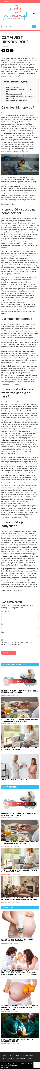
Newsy (18, 1055)
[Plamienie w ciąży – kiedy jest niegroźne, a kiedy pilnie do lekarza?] (20, 679)
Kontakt (14, 1)
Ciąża (11, 1055)
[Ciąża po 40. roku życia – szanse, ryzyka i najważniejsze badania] (20, 736)
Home (4, 1055)
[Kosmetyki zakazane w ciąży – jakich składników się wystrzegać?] (20, 925)
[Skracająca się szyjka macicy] (20, 766)
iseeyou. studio (5, 1067)
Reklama (6, 1)
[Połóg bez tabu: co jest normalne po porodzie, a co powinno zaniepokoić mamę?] (20, 886)
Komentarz (5, 611)
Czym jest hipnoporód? (14, 87)
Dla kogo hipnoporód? (14, 94)
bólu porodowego (25, 119)
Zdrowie (30, 1058)
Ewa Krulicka (5, 695)
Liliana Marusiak (6, 943)
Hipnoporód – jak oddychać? (16, 101)
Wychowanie (21, 1058)
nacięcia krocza (16, 558)
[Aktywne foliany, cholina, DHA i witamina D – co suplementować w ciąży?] (20, 707)
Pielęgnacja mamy (8, 1058)
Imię (2, 624)
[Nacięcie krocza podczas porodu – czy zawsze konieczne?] (20, 1026)
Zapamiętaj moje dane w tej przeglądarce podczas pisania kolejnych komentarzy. (19, 643)
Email (3, 632)
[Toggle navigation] (34, 13)
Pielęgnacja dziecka (29, 1055)
